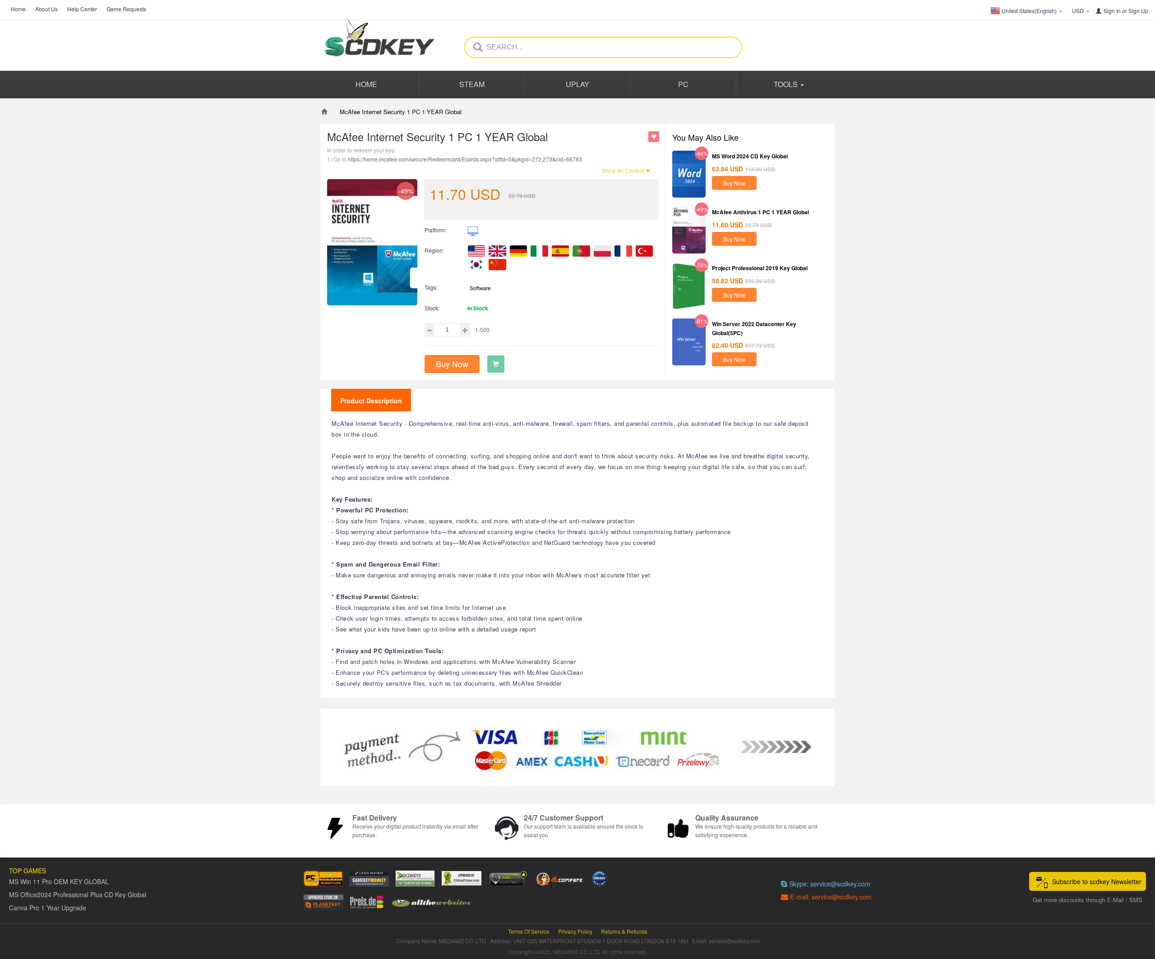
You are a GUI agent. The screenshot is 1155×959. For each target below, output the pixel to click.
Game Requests (126, 9)
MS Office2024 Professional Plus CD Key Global (77, 894)
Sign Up (1138, 10)
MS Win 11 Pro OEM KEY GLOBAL (59, 881)
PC (683, 84)
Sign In (1112, 10)
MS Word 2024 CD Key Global (750, 156)
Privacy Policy (575, 931)
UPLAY (577, 84)
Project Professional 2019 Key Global (760, 268)
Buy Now (452, 363)
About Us (46, 9)
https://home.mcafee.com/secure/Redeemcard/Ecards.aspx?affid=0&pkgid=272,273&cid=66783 (465, 159)
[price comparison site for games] (508, 878)
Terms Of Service (529, 931)
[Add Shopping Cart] (495, 364)
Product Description (371, 400)
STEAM (472, 84)
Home (18, 9)
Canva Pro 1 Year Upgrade (47, 907)
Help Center (82, 9)
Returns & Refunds (624, 931)
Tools (786, 84)
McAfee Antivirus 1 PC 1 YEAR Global (760, 212)
